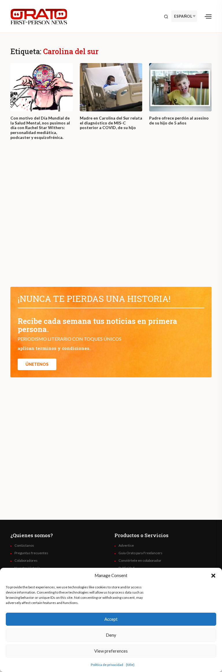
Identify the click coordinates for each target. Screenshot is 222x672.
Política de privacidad (107, 664)
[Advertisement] (111, 218)
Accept (111, 619)
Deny (111, 635)
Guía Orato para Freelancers (140, 553)
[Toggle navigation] (208, 16)
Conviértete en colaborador (140, 561)
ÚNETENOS (37, 364)
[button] (213, 575)
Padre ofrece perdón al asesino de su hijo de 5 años (179, 120)
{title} (130, 664)
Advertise (126, 546)
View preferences (111, 650)
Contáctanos (24, 546)
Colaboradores (26, 561)
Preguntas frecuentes (31, 553)
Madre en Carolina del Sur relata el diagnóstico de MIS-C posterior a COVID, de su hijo (111, 123)
